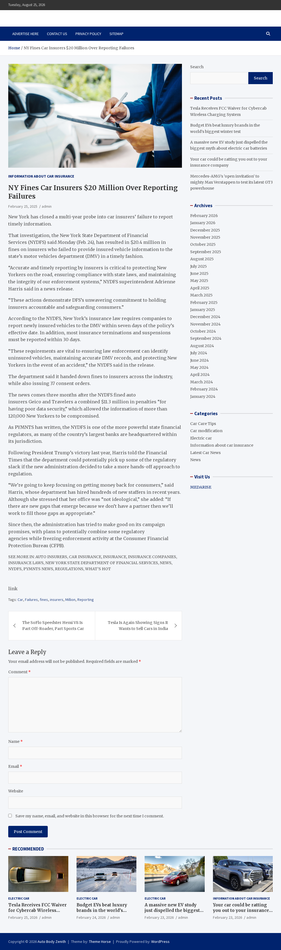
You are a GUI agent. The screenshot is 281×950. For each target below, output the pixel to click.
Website (15, 791)
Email (15, 766)
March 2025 (201, 295)
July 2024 (198, 352)
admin (47, 206)
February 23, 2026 (159, 917)
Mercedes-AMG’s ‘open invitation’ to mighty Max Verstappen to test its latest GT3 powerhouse (231, 182)
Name (15, 741)
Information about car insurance (41, 176)
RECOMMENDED (28, 849)
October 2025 (203, 244)
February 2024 (204, 389)
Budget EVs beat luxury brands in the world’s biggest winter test (102, 910)
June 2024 (199, 360)
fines (44, 599)
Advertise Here (25, 33)
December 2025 (205, 230)
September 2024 (205, 338)
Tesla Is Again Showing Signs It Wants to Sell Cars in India (138, 625)
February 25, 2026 (22, 917)
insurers (56, 599)
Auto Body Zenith (52, 941)
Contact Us (57, 33)
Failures (31, 599)
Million (70, 599)
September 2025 (205, 251)
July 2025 (198, 266)
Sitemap (116, 33)
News (195, 459)
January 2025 (202, 309)
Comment (19, 671)
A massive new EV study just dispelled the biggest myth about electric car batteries (172, 913)
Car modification (206, 430)
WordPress (160, 941)
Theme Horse (100, 941)
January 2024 (202, 396)
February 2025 (204, 302)
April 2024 (200, 374)
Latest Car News (205, 452)
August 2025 (202, 258)
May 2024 (199, 367)
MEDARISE (200, 487)
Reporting (85, 599)
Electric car (201, 438)
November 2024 (205, 324)
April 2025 (199, 288)
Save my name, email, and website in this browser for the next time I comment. (89, 816)
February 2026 (204, 215)
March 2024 (201, 382)
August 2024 (202, 345)
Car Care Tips (203, 423)
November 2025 (205, 237)
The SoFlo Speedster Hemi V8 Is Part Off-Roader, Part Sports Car (53, 625)
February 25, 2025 (22, 206)
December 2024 (205, 316)
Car (20, 599)
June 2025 (199, 273)
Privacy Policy (88, 33)
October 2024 (203, 331)
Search (197, 66)
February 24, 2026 (91, 917)
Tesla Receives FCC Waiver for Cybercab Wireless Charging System (37, 910)
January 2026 (202, 222)
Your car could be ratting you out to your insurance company (241, 910)
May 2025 (199, 280)
